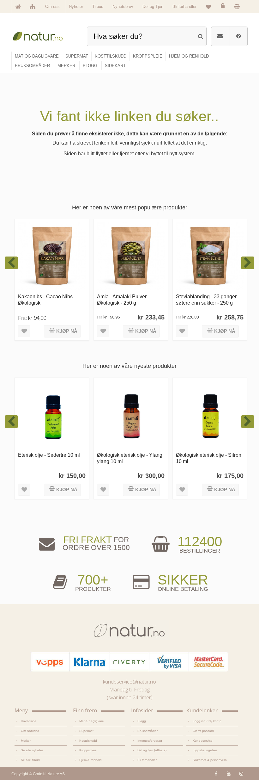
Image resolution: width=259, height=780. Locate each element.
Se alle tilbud (30, 760)
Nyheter (76, 6)
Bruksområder (147, 731)
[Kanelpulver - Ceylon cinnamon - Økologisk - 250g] (220, 256)
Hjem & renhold (90, 760)
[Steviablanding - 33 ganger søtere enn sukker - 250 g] (141, 256)
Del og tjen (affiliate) (151, 750)
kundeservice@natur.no (129, 681)
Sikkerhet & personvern (210, 760)
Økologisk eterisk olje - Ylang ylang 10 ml (64, 458)
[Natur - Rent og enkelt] (40, 35)
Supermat (86, 731)
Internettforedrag (149, 740)
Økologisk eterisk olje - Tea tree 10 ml (219, 458)
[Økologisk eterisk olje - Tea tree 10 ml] (223, 415)
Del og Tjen (152, 6)
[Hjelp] (238, 36)
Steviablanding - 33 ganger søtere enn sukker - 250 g (137, 299)
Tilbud (97, 6)
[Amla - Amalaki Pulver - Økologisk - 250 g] (62, 256)
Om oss (52, 6)
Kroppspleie (88, 750)
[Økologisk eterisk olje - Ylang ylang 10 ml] (65, 415)
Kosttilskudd (88, 740)
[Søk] (200, 35)
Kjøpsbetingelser (205, 750)
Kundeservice (203, 740)
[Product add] (238, 6)
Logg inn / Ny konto (207, 721)
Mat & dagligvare (91, 721)
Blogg (141, 721)
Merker (26, 740)
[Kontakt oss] (220, 36)
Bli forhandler (184, 6)
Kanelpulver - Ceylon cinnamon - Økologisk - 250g (218, 299)
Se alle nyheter (32, 750)
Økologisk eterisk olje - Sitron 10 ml (143, 458)
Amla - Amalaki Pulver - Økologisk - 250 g (54, 299)
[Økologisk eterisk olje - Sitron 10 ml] (144, 415)
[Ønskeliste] (208, 6)
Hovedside (28, 721)
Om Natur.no (30, 731)
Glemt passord (203, 731)
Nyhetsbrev (122, 6)
